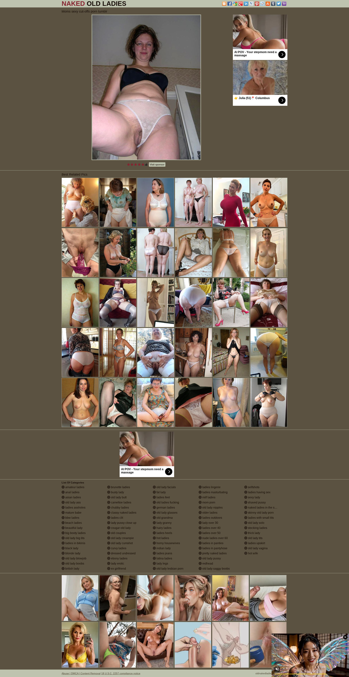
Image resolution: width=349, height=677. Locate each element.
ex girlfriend (118, 568)
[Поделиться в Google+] (240, 3)
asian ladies (73, 497)
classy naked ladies (123, 512)
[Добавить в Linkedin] (246, 3)
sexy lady (253, 497)
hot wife (252, 553)
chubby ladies (119, 507)
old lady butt (118, 497)
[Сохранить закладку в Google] (235, 3)
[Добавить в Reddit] (262, 3)
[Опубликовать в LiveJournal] (251, 3)
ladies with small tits (260, 517)
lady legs (162, 563)
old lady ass (73, 502)
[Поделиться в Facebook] (229, 3)
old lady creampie (122, 538)
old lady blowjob (75, 558)
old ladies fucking (167, 502)
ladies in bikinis (75, 543)
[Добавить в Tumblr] (273, 3)
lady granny (164, 522)
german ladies (165, 507)
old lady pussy (211, 558)
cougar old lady (120, 527)
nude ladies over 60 (215, 538)
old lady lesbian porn (169, 568)
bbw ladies (72, 517)
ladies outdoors (212, 517)
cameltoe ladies (120, 502)
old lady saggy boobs (216, 568)
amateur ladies (74, 487)
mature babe (73, 512)
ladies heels (164, 533)
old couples (118, 533)
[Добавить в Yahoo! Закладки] (284, 3)
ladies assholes (75, 507)
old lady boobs (74, 563)
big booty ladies (75, 533)
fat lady (161, 492)
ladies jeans (164, 553)
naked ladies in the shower (264, 507)
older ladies (209, 512)
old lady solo (255, 522)
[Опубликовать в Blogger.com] (224, 3)
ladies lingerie (211, 487)
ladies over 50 (211, 533)
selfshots (253, 487)
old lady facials (166, 487)
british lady (72, 568)
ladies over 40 (211, 527)
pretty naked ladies (214, 553)
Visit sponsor (157, 164)
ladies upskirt (256, 543)
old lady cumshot (121, 543)
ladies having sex (258, 492)
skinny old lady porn (260, 512)
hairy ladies (163, 527)
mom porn (208, 502)
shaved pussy (256, 502)
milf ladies (208, 497)
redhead (207, 563)
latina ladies (164, 558)
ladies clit (116, 517)
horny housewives (168, 543)
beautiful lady (74, 527)
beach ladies (73, 522)
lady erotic (117, 563)
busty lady (117, 492)
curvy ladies (118, 548)
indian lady (163, 548)
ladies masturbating (215, 492)
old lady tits (254, 538)
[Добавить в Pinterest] (257, 3)
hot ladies (162, 538)
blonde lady (72, 553)
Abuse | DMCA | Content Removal (81, 673)
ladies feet (163, 497)
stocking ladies (257, 527)
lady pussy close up (123, 522)
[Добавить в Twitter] (278, 3)
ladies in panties (212, 543)
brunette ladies (120, 487)
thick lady (253, 533)
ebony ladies (118, 558)
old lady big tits (75, 538)
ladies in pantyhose (214, 548)
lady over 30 (210, 522)
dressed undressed (123, 553)
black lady (71, 548)
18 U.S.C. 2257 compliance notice (120, 673)
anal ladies (72, 492)
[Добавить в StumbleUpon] (268, 3)
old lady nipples (212, 507)
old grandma (164, 517)
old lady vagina (257, 548)
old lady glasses (166, 512)
